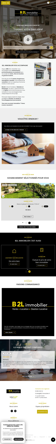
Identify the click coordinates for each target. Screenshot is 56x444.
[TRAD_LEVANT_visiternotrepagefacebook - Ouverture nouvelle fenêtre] (12, 411)
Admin (35, 436)
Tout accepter (18, 439)
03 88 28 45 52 (39, 391)
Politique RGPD (42, 436)
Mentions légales (28, 436)
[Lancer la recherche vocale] (28, 39)
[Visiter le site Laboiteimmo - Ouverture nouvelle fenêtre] (30, 440)
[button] (29, 223)
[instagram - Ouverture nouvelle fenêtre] (15, 411)
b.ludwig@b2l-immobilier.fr (42, 393)
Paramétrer (7, 439)
